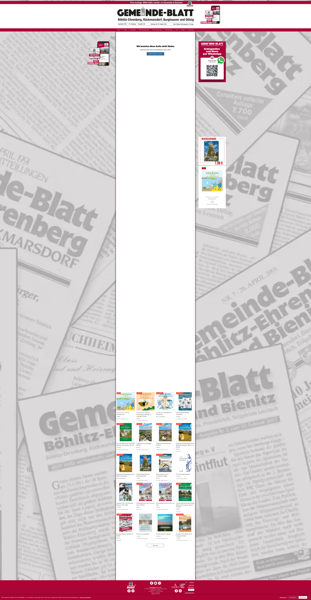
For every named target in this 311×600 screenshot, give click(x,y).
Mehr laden (155, 545)
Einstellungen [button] (283, 597)
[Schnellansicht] (145, 463)
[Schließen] (309, 597)
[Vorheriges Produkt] (199, 181)
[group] (212, 187)
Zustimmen (303, 597)
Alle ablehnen (292, 597)
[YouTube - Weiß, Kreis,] (155, 583)
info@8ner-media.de (155, 593)
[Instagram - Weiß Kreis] (133, 590)
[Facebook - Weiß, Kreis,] (129, 590)
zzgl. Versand (215, 204)
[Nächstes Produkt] (225, 181)
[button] (133, 30)
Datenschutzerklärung (85, 597)
